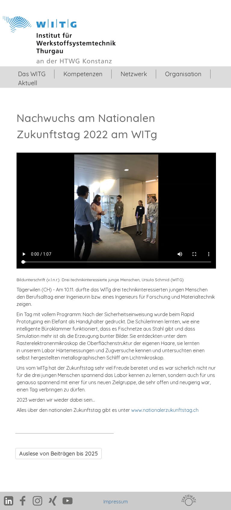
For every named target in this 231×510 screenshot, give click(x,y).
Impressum (115, 502)
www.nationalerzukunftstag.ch (165, 410)
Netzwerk (134, 74)
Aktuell (27, 83)
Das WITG (31, 74)
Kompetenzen (83, 74)
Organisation (183, 74)
